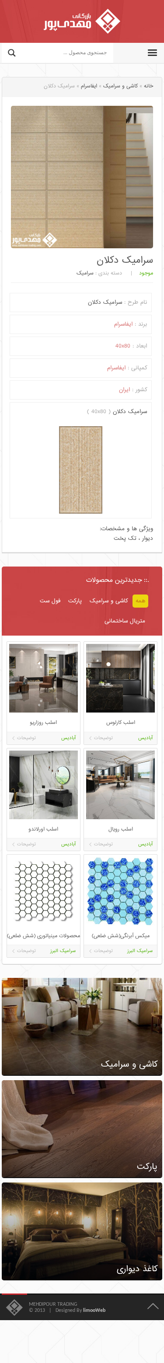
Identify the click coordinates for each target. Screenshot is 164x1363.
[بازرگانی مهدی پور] (82, 21)
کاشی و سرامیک (120, 86)
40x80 (122, 346)
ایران (124, 390)
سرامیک (85, 273)
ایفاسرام (89, 86)
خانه (148, 86)
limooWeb (94, 1310)
